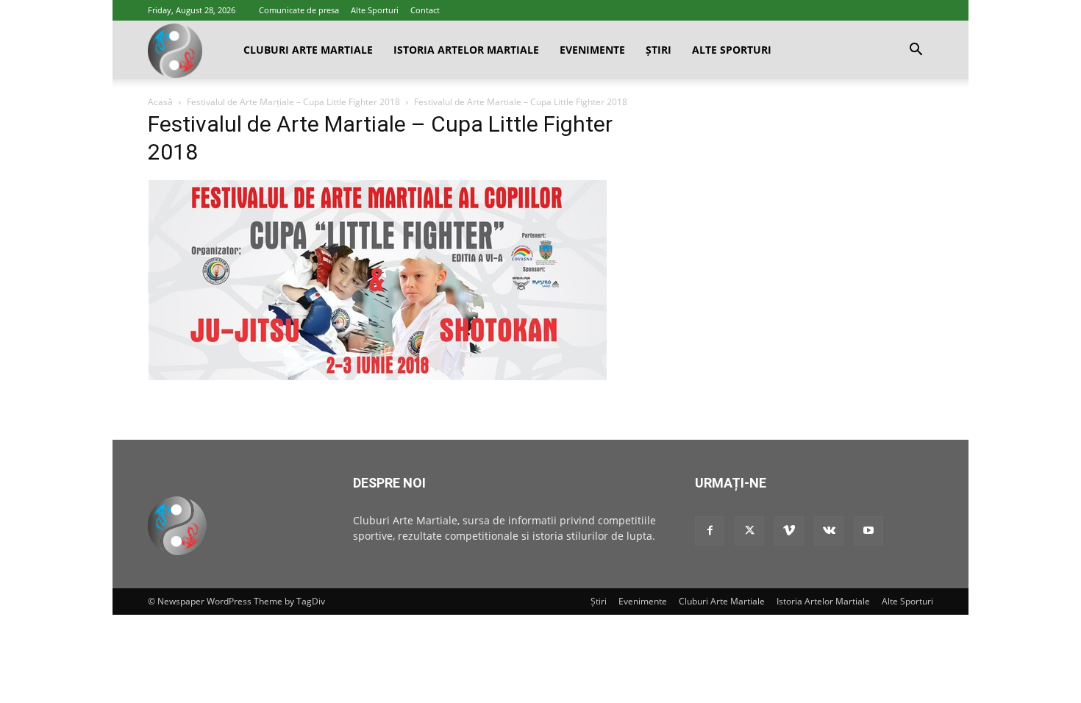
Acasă (160, 102)
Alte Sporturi (375, 9)
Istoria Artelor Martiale (466, 50)
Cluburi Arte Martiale (308, 50)
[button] (915, 51)
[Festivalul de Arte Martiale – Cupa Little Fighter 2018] (377, 376)
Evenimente (592, 50)
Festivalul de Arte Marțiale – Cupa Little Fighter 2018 (293, 102)
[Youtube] (868, 531)
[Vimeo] (789, 531)
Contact (425, 9)
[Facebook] (709, 531)
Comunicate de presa (299, 9)
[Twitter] (749, 531)
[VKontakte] (828, 531)
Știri (658, 50)
